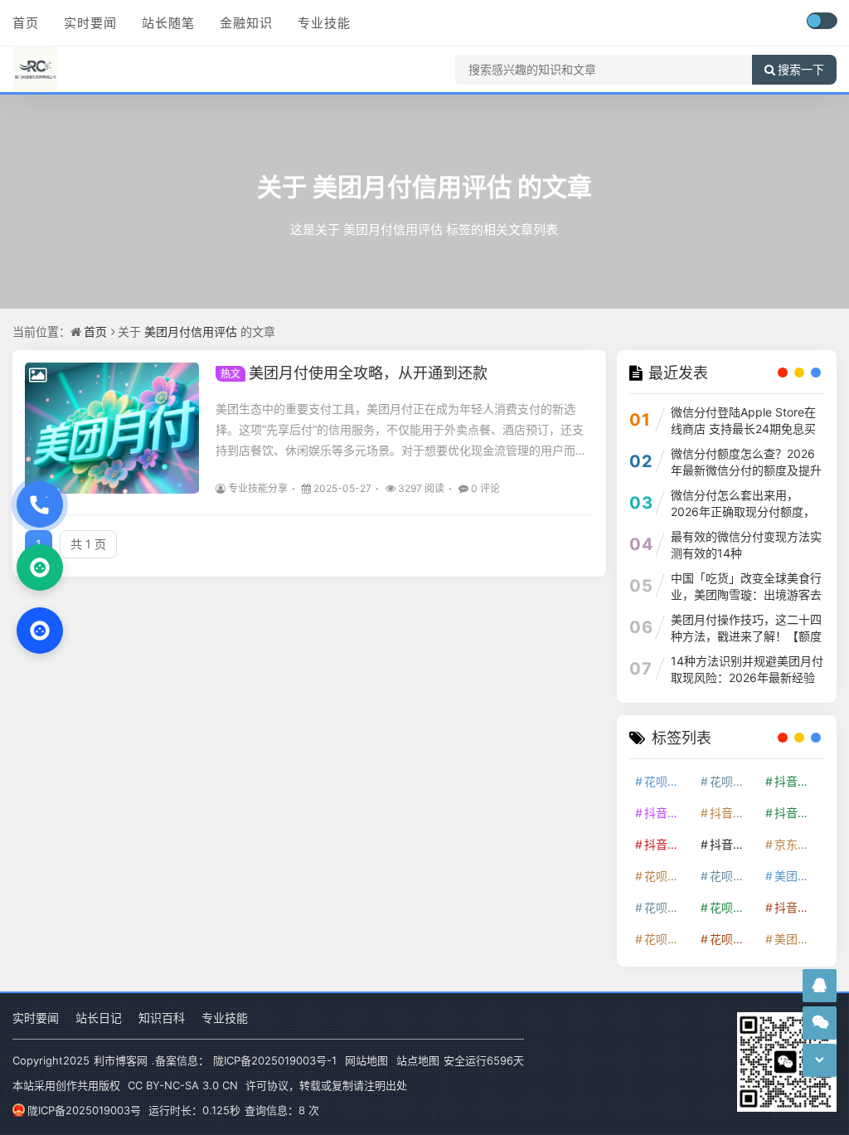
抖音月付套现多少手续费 (734, 813)
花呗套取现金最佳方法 (734, 876)
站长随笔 (168, 23)
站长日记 (98, 1018)
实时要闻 (90, 23)
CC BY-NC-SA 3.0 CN (183, 1085)
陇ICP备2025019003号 (84, 1110)
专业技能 (324, 23)
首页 (25, 23)
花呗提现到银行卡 (734, 939)
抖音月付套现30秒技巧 (668, 844)
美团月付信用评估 (412, 187)
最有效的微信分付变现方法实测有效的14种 (746, 544)
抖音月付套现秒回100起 (798, 907)
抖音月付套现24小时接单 (798, 781)
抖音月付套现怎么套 (668, 813)
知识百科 (161, 1018)
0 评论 (485, 488)
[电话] (40, 504)
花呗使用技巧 (734, 781)
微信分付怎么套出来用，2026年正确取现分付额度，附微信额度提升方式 (743, 511)
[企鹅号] (820, 985)
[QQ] (40, 630)
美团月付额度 (798, 939)
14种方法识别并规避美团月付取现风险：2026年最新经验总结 (747, 677)
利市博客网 (121, 1060)
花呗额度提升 (668, 781)
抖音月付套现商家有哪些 (798, 813)
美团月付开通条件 (798, 876)
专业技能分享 (258, 488)
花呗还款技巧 (668, 939)
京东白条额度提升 (798, 844)
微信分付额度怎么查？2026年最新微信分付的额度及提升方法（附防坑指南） (746, 470)
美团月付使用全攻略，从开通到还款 (354, 373)
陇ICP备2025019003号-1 (275, 1060)
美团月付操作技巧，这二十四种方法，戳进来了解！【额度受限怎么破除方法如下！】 (746, 636)
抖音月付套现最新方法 (734, 844)
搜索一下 (801, 69)
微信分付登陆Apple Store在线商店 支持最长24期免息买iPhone (743, 428)
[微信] (40, 567)
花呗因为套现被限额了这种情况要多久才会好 (734, 907)
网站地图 (366, 1060)
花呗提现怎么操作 (668, 907)
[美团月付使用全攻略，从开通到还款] (112, 428)
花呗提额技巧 (668, 876)
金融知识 (246, 23)
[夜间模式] (822, 20)
